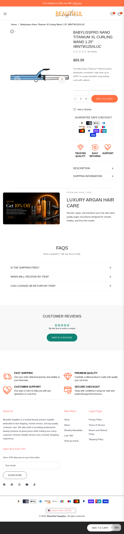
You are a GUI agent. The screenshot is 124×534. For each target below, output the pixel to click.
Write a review (62, 337)
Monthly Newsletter (73, 430)
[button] (79, 51)
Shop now (77, 3)
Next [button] (62, 79)
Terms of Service (97, 425)
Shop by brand (71, 441)
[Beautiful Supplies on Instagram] (20, 484)
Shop (66, 419)
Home (14, 24)
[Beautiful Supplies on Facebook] (5, 484)
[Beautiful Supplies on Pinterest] (13, 484)
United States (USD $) (61, 510)
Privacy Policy (95, 419)
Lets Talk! (68, 435)
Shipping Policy (96, 439)
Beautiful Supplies (56, 516)
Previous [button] (17, 79)
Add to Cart (100, 528)
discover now (76, 232)
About (67, 425)
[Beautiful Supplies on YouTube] (28, 484)
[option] (40, 77)
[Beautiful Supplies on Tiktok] (35, 484)
